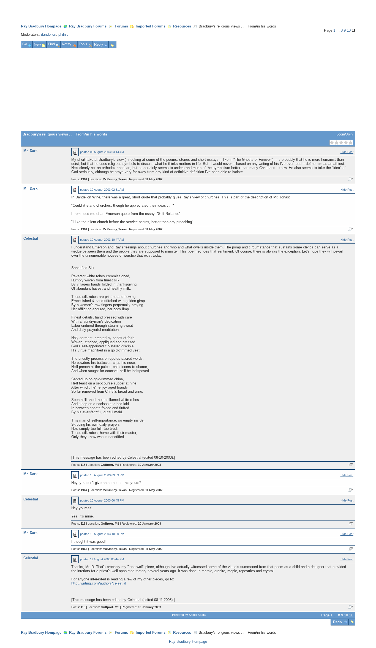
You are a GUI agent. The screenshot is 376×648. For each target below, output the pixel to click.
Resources (182, 26)
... (338, 30)
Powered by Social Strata (189, 614)
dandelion (48, 34)
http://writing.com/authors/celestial (98, 583)
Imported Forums (150, 26)
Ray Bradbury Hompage (41, 26)
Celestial (30, 238)
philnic (63, 34)
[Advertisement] (188, 89)
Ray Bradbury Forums (88, 26)
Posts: (79, 179)
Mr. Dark (30, 151)
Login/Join (344, 134)
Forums (121, 26)
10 (349, 30)
